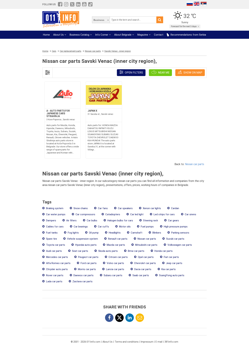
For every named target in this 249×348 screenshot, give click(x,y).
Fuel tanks (51, 232)
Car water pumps (55, 214)
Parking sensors (180, 232)
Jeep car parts (173, 263)
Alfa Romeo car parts (57, 263)
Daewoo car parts (83, 275)
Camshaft (136, 232)
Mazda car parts (115, 244)
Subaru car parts (112, 275)
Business (99, 20)
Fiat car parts (171, 257)
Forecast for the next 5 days (184, 26)
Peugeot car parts (87, 257)
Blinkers (156, 232)
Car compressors (85, 214)
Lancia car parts (114, 269)
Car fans (102, 208)
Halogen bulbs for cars (120, 220)
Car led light (136, 214)
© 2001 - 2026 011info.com (85, 341)
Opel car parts (145, 257)
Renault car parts (117, 238)
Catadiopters (112, 214)
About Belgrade (122, 34)
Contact (158, 34)
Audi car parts (53, 250)
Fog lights (73, 232)
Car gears (173, 220)
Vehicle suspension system (82, 238)
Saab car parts (140, 275)
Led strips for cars (164, 214)
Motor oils (124, 226)
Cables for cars (54, 226)
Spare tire (51, 238)
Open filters (133, 72)
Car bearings (80, 226)
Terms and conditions (127, 341)
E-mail (158, 341)
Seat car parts (79, 250)
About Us (58, 34)
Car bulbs (91, 220)
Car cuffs (103, 226)
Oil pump (93, 232)
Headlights (114, 232)
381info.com (171, 341)
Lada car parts (53, 281)
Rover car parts (54, 275)
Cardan (174, 208)
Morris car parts (86, 269)
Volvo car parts (115, 263)
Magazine (142, 34)
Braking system (54, 208)
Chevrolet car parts (144, 263)
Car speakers (125, 208)
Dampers (50, 220)
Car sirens (190, 214)
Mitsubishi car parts (145, 244)
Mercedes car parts (56, 257)
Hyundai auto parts (86, 244)
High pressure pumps (175, 226)
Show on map (192, 72)
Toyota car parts (55, 244)
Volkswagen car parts (179, 244)
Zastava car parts (82, 281)
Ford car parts (88, 263)
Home (46, 34)
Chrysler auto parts (56, 269)
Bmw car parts (135, 250)
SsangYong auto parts (171, 275)
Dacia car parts (142, 269)
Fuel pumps (147, 226)
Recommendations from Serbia (188, 34)
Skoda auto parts (108, 250)
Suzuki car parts (174, 238)
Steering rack (150, 220)
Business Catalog (79, 34)
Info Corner (101, 34)
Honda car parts (163, 250)
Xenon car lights (151, 208)
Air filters (71, 220)
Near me (163, 72)
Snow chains (80, 208)
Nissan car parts (194, 164)
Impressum (147, 341)
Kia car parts (168, 269)
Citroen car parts (118, 257)
